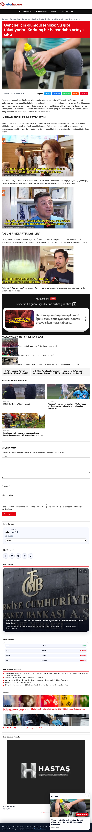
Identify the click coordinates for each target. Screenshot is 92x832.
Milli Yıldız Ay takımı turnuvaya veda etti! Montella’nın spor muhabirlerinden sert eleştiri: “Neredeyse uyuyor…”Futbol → (58, 372)
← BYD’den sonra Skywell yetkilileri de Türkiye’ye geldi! (15, 372)
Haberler (5, 19)
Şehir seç (9, 536)
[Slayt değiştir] (42, 812)
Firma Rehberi (41, 11)
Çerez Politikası (67, 11)
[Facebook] (5, 556)
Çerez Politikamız (40, 829)
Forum (53, 11)
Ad (3, 477)
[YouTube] (24, 556)
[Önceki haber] (80, 571)
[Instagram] (18, 556)
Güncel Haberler (25, 11)
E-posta (6, 486)
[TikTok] (30, 556)
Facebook (57, 93)
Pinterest (84, 93)
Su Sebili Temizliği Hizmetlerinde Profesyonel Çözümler (24, 677)
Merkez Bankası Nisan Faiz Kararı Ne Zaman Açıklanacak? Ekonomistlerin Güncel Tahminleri (36, 680)
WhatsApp (66, 93)
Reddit (75, 93)
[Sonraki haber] (85, 571)
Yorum (5, 456)
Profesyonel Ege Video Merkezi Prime (18, 682)
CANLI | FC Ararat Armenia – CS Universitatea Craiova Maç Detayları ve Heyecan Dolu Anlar (36, 685)
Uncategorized (15, 19)
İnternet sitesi (7, 495)
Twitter (48, 93)
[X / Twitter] (12, 556)
